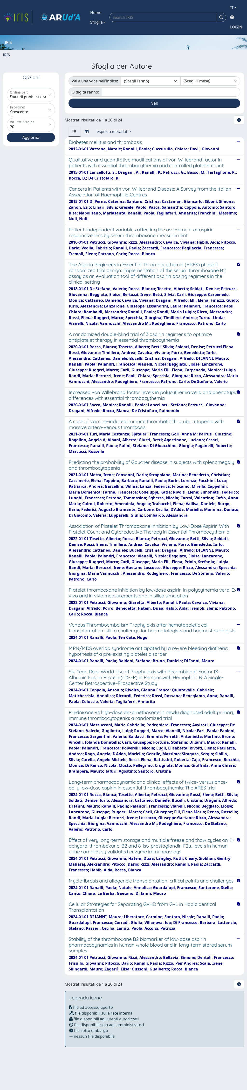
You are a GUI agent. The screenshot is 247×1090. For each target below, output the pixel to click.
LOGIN (236, 27)
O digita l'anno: (85, 92)
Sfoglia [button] (96, 22)
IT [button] (231, 7)
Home (95, 12)
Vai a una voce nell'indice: (95, 81)
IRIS (6, 55)
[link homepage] (17, 17)
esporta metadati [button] (112, 131)
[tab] (75, 132)
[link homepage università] (60, 17)
